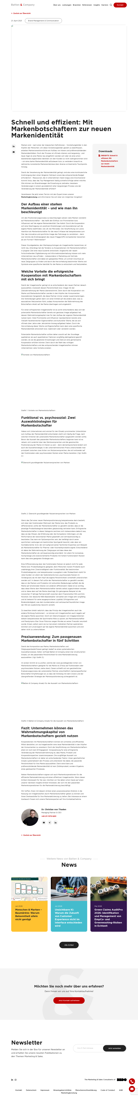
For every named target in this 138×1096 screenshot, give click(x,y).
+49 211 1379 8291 (48, 816)
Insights (96, 5)
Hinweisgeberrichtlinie (62, 1090)
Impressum (44, 1090)
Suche (111, 5)
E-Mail (13, 152)
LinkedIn (13, 146)
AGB (121, 1090)
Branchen (77, 5)
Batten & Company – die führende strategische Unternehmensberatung (23, 5)
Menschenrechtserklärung (86, 1090)
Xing (49, 822)
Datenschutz (31, 1090)
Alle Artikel (69, 945)
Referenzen (87, 5)
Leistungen (66, 5)
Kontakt (120, 5)
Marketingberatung (69, 1093)
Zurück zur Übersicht (22, 13)
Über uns (57, 5)
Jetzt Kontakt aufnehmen (69, 1000)
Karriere (105, 5)
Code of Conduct (108, 1090)
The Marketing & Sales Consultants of (99, 1079)
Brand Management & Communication (43, 21)
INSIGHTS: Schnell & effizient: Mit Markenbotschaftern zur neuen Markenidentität (109, 161)
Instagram (15, 1079)
